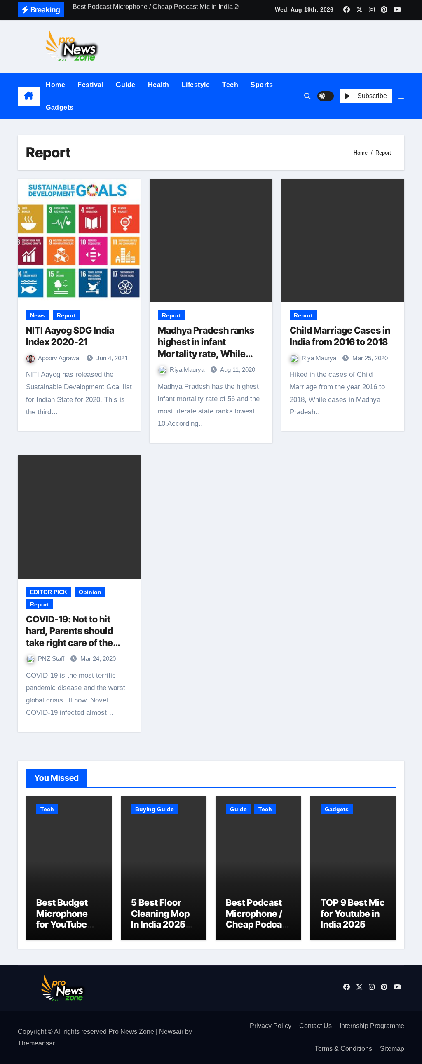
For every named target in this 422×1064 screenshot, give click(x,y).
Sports (262, 84)
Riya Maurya (188, 369)
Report (66, 315)
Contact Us (315, 1025)
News (37, 315)
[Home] (29, 96)
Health (158, 84)
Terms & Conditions (343, 1048)
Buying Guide (154, 809)
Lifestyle (196, 84)
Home (55, 84)
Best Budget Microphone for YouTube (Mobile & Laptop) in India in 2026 (68, 929)
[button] (401, 96)
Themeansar (36, 1043)
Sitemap (392, 1048)
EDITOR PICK (48, 592)
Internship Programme (372, 1025)
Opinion (90, 592)
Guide (126, 84)
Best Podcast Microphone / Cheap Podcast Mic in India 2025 (258, 924)
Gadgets (60, 107)
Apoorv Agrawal (60, 358)
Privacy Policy (270, 1025)
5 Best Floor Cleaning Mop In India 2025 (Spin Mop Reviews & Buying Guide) (160, 929)
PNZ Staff (52, 658)
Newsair (171, 1031)
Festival (90, 84)
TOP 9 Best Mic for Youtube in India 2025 (353, 913)
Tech (230, 84)
